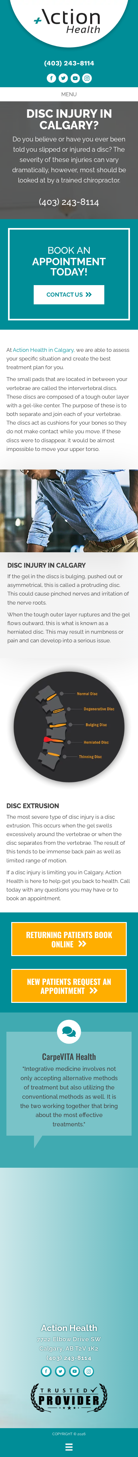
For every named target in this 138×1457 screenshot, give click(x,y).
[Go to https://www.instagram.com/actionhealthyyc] (87, 79)
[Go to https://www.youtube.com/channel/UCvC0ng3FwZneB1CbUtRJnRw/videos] (75, 79)
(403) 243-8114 (69, 63)
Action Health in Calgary (43, 350)
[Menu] (69, 1447)
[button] (69, 294)
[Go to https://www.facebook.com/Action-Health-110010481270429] (51, 79)
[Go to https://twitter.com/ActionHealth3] (63, 79)
